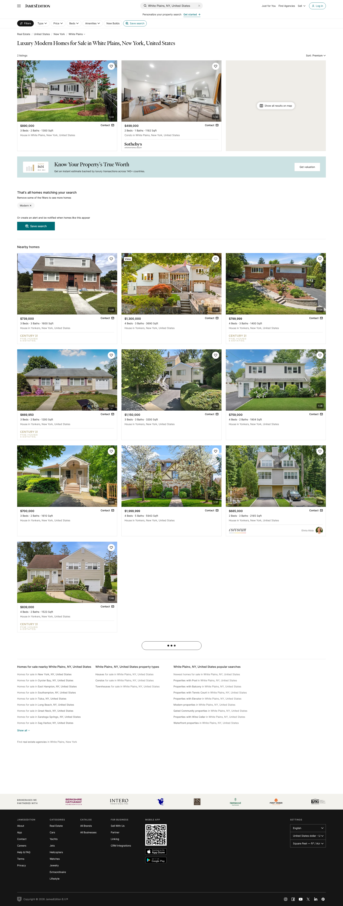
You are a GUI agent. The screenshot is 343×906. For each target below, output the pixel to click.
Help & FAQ (23, 852)
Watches (55, 858)
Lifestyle (54, 878)
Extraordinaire (58, 871)
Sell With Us (118, 825)
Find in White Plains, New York (47, 741)
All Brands (86, 825)
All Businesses (88, 832)
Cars (52, 832)
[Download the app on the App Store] (156, 851)
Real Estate (23, 34)
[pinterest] (323, 899)
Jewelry (54, 865)
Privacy (21, 865)
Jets (52, 845)
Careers (21, 845)
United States (42, 34)
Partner (115, 832)
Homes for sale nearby (54, 666)
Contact (21, 838)
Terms (20, 858)
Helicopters (56, 852)
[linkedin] (315, 899)
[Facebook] (293, 899)
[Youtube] (300, 899)
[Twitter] (308, 899)
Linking (115, 838)
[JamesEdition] (37, 6)
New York (59, 34)
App (19, 832)
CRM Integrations (121, 845)
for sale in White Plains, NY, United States (124, 674)
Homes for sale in (44, 674)
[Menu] (19, 6)
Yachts (54, 838)
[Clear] (199, 6)
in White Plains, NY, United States (205, 680)
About (20, 825)
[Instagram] (285, 899)
